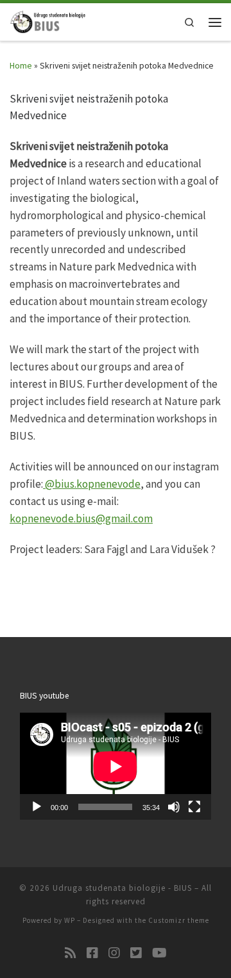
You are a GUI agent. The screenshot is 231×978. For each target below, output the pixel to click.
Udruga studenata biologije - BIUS (122, 888)
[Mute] (173, 806)
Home (21, 65)
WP (69, 920)
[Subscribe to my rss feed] (70, 953)
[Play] (36, 806)
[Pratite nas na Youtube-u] (159, 953)
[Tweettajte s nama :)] (136, 953)
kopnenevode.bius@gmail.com (81, 518)
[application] (115, 766)
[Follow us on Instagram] (114, 953)
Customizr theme (178, 920)
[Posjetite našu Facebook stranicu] (92, 953)
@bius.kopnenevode (92, 484)
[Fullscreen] (194, 806)
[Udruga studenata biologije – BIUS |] (48, 20)
